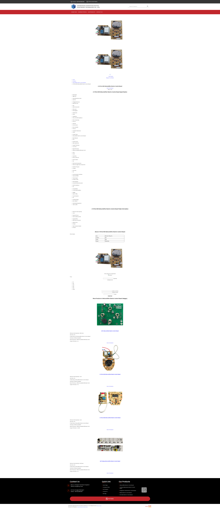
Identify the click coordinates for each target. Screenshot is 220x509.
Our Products (91, 12)
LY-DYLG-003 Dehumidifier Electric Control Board (110, 374)
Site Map (104, 493)
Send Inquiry (94, 1)
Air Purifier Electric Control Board (126, 494)
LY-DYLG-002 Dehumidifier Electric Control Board (110, 417)
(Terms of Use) (99, 505)
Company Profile (82, 12)
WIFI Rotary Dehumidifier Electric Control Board (110, 461)
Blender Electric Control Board (126, 492)
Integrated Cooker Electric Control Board (128, 490)
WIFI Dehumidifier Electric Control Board (110, 330)
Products (74, 81)
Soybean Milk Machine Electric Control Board (127, 488)
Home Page (74, 12)
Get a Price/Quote (110, 88)
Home (74, 79)
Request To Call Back (110, 77)
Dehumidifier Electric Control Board (79, 82)
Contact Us (99, 12)
